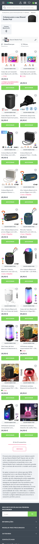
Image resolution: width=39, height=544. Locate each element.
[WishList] (29, 3)
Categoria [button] (6, 533)
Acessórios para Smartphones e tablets (15, 12)
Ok (32, 514)
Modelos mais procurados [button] (13, 528)
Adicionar (10, 88)
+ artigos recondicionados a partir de (9, 82)
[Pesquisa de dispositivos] (35, 40)
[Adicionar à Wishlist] (16, 51)
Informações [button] (7, 522)
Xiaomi (33, 12)
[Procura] (4, 7)
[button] (10, 76)
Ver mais (19, 449)
